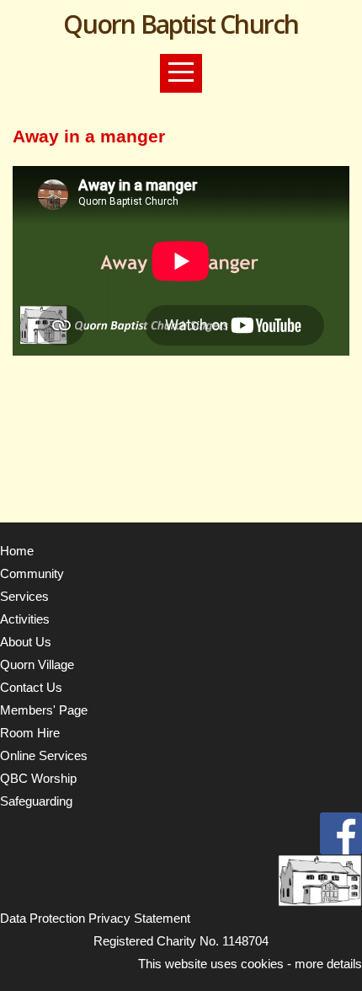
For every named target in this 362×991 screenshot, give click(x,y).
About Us (25, 642)
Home (17, 551)
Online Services (44, 755)
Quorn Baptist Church (180, 24)
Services (24, 596)
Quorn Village (37, 664)
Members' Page (44, 710)
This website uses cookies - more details (250, 963)
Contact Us (31, 687)
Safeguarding (36, 801)
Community (32, 573)
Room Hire (30, 733)
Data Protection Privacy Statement (95, 918)
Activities (25, 619)
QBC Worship (38, 778)
